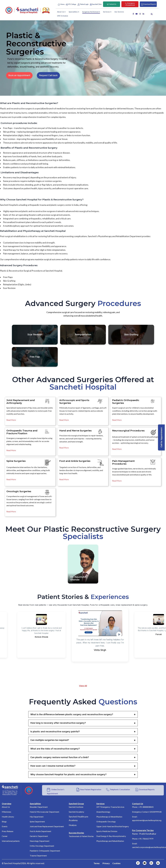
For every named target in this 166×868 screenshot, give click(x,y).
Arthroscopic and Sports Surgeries (74, 401)
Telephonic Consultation (120, 789)
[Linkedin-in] (158, 863)
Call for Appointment (161, 437)
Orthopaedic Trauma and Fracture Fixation (21, 432)
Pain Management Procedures (123, 462)
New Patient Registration (90, 789)
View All (83, 686)
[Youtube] (144, 863)
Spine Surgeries (16, 460)
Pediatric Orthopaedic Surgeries (125, 401)
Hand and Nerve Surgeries (75, 430)
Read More (11, 420)
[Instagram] (151, 863)
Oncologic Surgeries (18, 491)
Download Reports (147, 789)
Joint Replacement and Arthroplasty (20, 401)
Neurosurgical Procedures (128, 430)
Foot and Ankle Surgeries (74, 460)
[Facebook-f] (138, 863)
